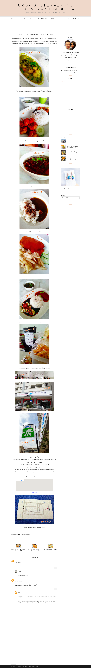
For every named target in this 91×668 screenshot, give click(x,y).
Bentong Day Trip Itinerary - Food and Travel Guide (72, 147)
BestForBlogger (35, 666)
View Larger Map (34, 492)
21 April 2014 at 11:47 (18, 562)
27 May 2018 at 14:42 (18, 581)
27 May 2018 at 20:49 (21, 593)
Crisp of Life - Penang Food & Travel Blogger (45, 7)
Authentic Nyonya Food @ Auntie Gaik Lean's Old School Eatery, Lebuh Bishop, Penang (73, 152)
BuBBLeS (17, 580)
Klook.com (63, 81)
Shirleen (19, 571)
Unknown (17, 560)
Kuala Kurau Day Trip (71, 140)
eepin (19, 592)
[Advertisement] (34, 27)
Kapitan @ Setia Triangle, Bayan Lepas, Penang (72, 159)
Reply (56, 567)
